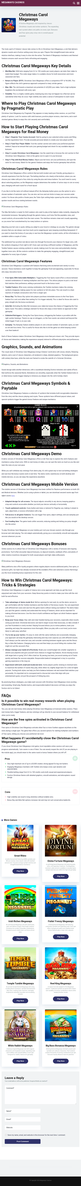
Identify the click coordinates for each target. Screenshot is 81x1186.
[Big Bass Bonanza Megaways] (61, 1041)
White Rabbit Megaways (20, 1045)
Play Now (20, 871)
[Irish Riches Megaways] (20, 916)
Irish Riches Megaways (20, 921)
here (13, 496)
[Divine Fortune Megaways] (61, 856)
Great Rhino (20, 855)
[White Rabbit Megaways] (20, 1041)
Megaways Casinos (13, 2)
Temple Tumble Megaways (20, 983)
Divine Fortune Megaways (61, 861)
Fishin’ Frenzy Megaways (61, 921)
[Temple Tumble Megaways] (20, 978)
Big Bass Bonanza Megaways (61, 1045)
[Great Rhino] (20, 851)
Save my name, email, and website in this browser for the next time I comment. (36, 1135)
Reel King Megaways (60, 983)
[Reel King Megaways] (61, 978)
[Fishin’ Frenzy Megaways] (61, 916)
